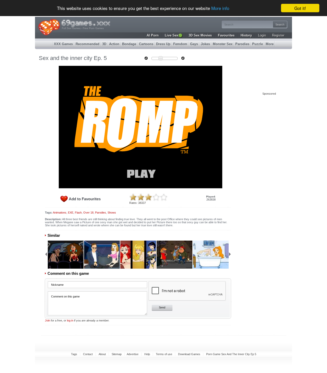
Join (47, 320)
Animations (59, 212)
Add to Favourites (85, 199)
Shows (112, 212)
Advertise (132, 354)
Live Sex (173, 35)
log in (70, 320)
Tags (74, 354)
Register (278, 35)
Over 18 (88, 212)
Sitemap (117, 354)
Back (46, 254)
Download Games (189, 354)
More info (220, 8)
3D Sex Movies (200, 35)
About (102, 354)
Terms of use (164, 354)
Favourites (226, 35)
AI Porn (153, 35)
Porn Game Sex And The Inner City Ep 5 (231, 354)
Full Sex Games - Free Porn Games (83, 28)
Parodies (100, 212)
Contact (88, 354)
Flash (78, 212)
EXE (70, 212)
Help (147, 354)
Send (162, 307)
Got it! (300, 8)
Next (230, 254)
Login (262, 35)
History (246, 35)
